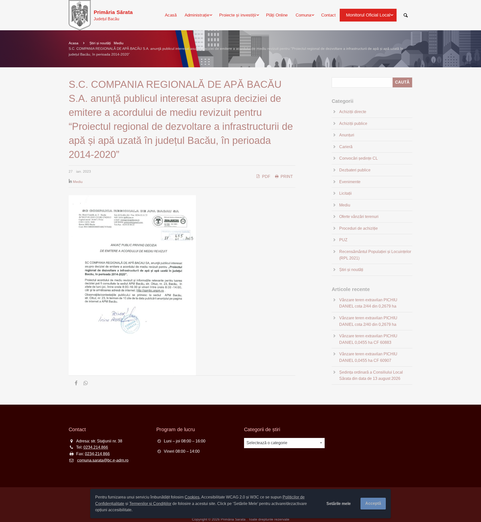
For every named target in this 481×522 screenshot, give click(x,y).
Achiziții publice (353, 123)
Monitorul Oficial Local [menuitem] (368, 15)
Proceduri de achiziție (358, 228)
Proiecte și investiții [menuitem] (237, 15)
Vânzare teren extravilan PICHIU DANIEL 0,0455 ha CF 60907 (368, 357)
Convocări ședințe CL (358, 158)
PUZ (343, 240)
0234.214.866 (95, 447)
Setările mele (338, 503)
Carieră (345, 147)
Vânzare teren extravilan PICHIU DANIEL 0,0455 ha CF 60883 (368, 339)
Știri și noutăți (100, 43)
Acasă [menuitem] (171, 15)
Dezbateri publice (355, 170)
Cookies (192, 497)
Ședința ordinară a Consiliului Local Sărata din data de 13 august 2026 (371, 375)
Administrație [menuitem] (197, 15)
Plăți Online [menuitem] (277, 15)
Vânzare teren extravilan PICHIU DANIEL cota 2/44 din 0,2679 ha (368, 303)
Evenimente (349, 182)
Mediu (119, 43)
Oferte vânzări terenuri (359, 216)
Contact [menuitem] (328, 15)
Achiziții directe (352, 112)
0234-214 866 (97, 454)
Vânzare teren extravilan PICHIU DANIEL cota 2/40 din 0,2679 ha (368, 321)
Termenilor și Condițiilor (150, 503)
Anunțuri (346, 135)
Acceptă (373, 503)
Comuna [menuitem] (303, 15)
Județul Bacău (113, 15)
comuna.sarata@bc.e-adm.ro (103, 460)
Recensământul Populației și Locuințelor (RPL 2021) (375, 254)
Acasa (73, 43)
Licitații (345, 193)
